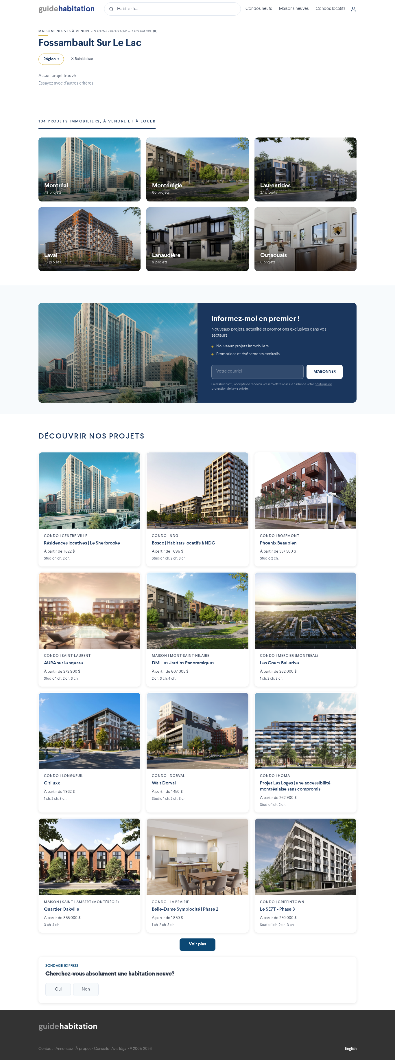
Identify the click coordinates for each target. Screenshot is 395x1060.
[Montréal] (89, 169)
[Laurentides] (305, 169)
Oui (58, 989)
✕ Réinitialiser (82, 59)
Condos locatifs (331, 9)
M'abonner (324, 372)
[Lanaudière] (197, 239)
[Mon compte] (353, 9)
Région (51, 59)
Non (86, 989)
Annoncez (64, 1049)
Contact (45, 1049)
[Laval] (89, 239)
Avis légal (119, 1049)
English (351, 1049)
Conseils (101, 1049)
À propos (83, 1049)
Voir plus (197, 944)
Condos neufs (259, 9)
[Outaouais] (305, 239)
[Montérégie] (197, 169)
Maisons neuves (294, 9)
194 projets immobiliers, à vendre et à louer (97, 121)
